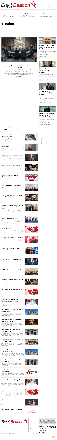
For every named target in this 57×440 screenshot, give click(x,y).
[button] (54, 3)
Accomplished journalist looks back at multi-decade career (48, 14)
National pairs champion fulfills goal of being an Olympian (28, 14)
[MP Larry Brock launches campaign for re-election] (31, 239)
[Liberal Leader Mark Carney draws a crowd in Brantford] (31, 197)
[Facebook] (41, 140)
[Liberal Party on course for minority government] (31, 167)
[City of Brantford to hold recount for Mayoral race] (31, 362)
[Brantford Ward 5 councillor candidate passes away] (31, 411)
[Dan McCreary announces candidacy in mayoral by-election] (31, 322)
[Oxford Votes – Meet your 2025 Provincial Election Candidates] (31, 302)
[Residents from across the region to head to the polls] (31, 229)
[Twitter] (41, 142)
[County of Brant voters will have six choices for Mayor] (19, 49)
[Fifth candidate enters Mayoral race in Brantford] (47, 64)
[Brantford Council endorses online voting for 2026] (31, 312)
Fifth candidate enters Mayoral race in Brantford (46, 70)
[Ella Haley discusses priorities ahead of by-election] (31, 157)
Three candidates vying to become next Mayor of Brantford (47, 92)
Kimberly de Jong (43, 57)
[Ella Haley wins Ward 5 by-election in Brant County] (31, 147)
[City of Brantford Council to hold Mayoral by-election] (31, 332)
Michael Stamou (48, 79)
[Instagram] (41, 143)
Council (18, 76)
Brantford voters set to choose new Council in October (46, 47)
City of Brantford (43, 56)
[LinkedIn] (30, 430)
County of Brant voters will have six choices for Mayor (19, 66)
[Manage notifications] (53, 437)
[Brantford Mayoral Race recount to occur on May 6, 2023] (31, 352)
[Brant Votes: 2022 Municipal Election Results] (31, 392)
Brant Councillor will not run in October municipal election (47, 115)
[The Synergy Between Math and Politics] (31, 402)
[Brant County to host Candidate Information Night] (31, 137)
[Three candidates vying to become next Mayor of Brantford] (47, 86)
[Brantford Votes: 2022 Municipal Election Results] (31, 382)
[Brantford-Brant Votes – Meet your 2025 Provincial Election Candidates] (31, 292)
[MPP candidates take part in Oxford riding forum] (31, 271)
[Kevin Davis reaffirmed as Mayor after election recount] (31, 342)
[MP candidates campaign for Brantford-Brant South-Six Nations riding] (31, 219)
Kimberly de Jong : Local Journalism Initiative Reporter (19, 78)
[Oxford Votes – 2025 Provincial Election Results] (31, 261)
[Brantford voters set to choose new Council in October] (47, 40)
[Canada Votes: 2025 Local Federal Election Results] (31, 177)
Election (41, 79)
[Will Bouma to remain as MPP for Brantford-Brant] (31, 250)
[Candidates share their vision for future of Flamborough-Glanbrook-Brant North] (31, 207)
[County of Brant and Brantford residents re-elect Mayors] (31, 372)
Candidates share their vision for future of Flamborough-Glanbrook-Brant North (12, 207)
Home (40, 148)
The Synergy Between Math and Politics (12, 400)
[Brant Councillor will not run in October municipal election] (47, 109)
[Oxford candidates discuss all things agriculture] (31, 187)
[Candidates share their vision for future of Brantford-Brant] (31, 282)
